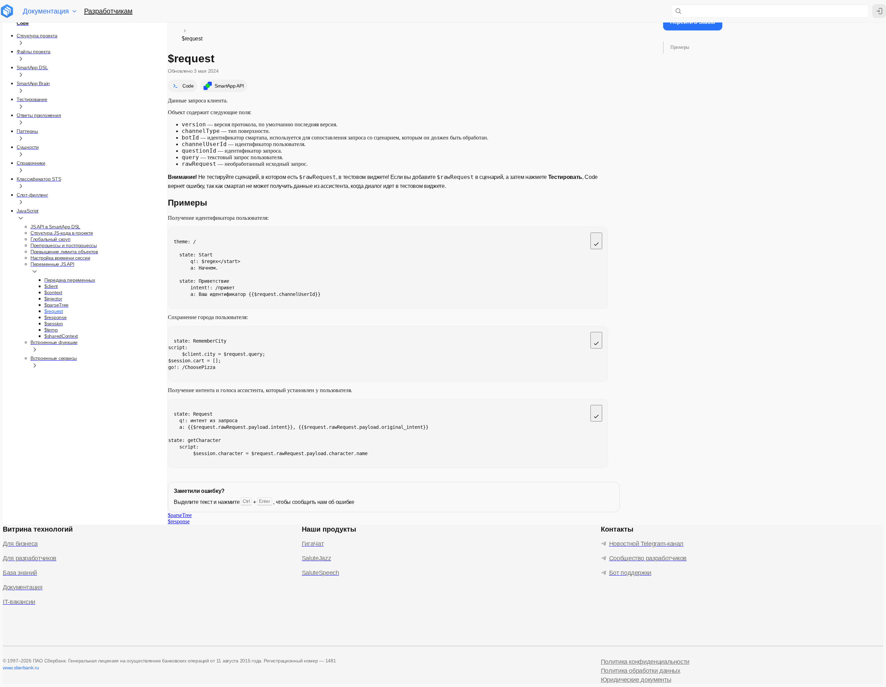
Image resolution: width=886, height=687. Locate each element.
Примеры (679, 47)
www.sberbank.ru (21, 667)
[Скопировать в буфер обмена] (596, 241)
